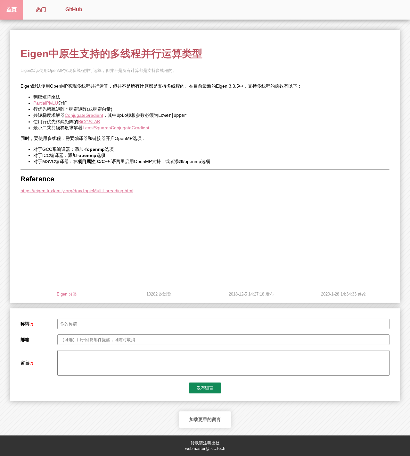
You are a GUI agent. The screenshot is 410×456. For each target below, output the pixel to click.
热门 (41, 9)
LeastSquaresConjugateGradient (116, 127)
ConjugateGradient (84, 115)
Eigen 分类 (67, 294)
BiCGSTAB (89, 121)
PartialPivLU (45, 103)
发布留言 (205, 387)
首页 (11, 9)
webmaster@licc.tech (205, 448)
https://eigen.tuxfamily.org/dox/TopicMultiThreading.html (76, 190)
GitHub (73, 9)
